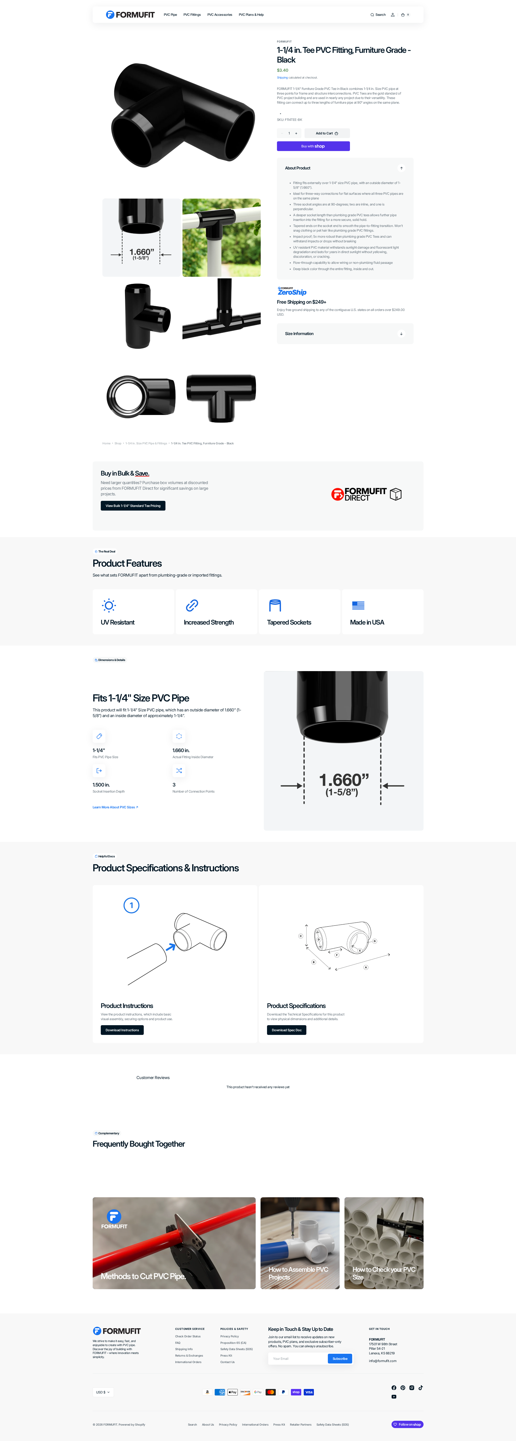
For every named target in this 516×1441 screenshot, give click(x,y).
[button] (378, 14)
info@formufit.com (382, 1361)
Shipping (282, 77)
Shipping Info (184, 1349)
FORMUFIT (110, 1424)
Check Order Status (188, 1336)
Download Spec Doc (287, 1030)
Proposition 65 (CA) (233, 1342)
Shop (118, 443)
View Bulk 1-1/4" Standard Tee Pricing (133, 506)
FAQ (177, 1342)
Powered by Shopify (132, 1424)
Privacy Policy (229, 1336)
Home (106, 443)
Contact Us (227, 1362)
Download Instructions (122, 1030)
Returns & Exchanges (189, 1355)
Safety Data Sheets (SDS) (236, 1349)
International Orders (188, 1362)
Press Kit (226, 1355)
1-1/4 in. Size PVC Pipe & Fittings (146, 443)
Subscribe (340, 1359)
